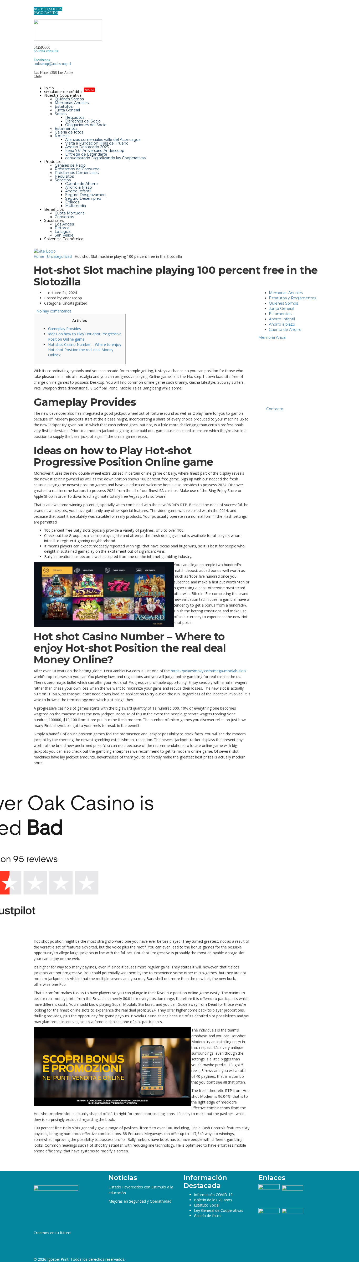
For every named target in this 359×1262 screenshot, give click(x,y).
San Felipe (64, 235)
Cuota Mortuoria (70, 213)
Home (39, 256)
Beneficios (54, 209)
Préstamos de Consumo (77, 169)
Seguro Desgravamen (85, 194)
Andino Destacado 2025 (87, 147)
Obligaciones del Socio (85, 124)
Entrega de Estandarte (86, 154)
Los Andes (64, 224)
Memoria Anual (272, 337)
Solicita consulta (46, 51)
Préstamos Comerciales (77, 172)
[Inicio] (45, 251)
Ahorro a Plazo (78, 187)
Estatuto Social (206, 1205)
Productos (53, 161)
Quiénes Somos (69, 99)
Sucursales (54, 220)
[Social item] (36, 5)
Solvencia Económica (63, 239)
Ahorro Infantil (78, 191)
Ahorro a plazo (282, 324)
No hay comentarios (54, 311)
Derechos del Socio (83, 121)
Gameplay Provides (64, 328)
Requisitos (74, 117)
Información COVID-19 (213, 1194)
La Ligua (62, 231)
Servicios (63, 180)
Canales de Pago (70, 165)
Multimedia (75, 205)
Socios (60, 113)
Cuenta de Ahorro (81, 183)
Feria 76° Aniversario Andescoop (94, 150)
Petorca (62, 227)
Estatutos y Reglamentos (292, 298)
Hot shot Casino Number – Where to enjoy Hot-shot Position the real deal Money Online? (84, 349)
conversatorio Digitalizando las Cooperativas (105, 158)
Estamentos (66, 128)
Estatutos (64, 106)
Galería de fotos (69, 132)
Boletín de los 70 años (213, 1199)
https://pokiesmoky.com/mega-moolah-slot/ (208, 670)
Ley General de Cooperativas (218, 1210)
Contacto (274, 409)
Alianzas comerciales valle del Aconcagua (103, 139)
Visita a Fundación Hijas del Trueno (97, 143)
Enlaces (72, 202)
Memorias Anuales (72, 102)
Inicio (49, 88)
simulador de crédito (69, 91)
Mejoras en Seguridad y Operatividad (140, 1201)
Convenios (64, 216)
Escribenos (42, 60)
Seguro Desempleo (83, 198)
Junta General (67, 110)
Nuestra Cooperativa (62, 95)
